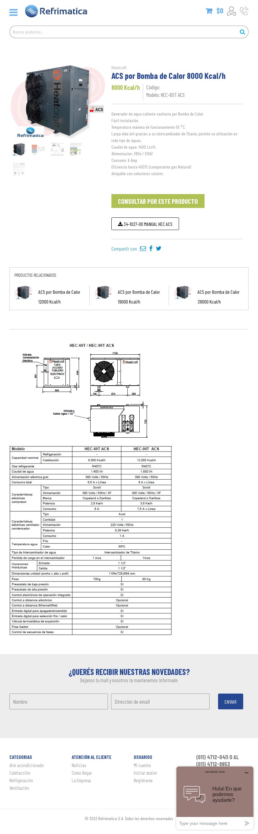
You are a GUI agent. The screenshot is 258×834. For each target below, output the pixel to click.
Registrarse (143, 780)
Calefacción (20, 773)
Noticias (79, 765)
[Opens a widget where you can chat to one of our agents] (215, 798)
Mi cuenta (142, 765)
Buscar (242, 32)
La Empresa (81, 780)
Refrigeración (21, 780)
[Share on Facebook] (151, 248)
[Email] (143, 248)
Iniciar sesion (145, 773)
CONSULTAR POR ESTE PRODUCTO (158, 201)
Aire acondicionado (26, 765)
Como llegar (82, 773)
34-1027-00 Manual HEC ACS (147, 224)
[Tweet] (158, 248)
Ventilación (19, 788)
